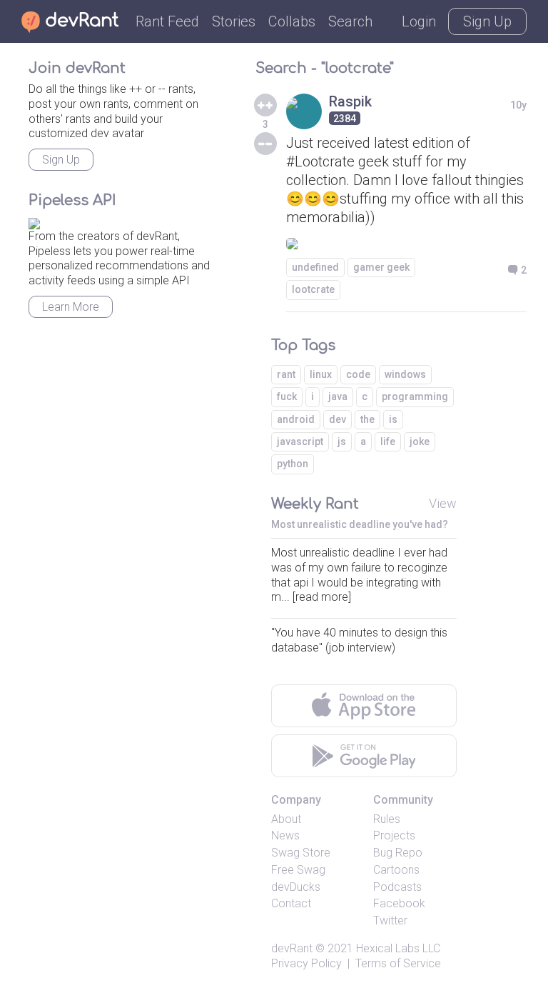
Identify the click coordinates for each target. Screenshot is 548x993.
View (443, 503)
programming (415, 396)
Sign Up (487, 21)
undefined (315, 267)
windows (405, 374)
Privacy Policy (306, 963)
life (387, 441)
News (285, 835)
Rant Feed (167, 21)
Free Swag (298, 870)
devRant (292, 948)
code (358, 374)
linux (321, 374)
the (367, 419)
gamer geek (381, 267)
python (292, 463)
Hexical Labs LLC (398, 948)
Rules (386, 819)
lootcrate (313, 289)
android (296, 419)
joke (420, 441)
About (286, 819)
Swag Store (300, 852)
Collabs (291, 21)
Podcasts (397, 887)
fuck (287, 396)
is (393, 419)
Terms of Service (398, 963)
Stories (233, 21)
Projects (394, 835)
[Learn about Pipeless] (34, 221)
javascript (300, 441)
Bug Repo (397, 852)
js (342, 441)
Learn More (70, 307)
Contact (291, 903)
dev (337, 419)
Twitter (390, 920)
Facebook (399, 903)
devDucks (295, 887)
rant (286, 374)
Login (419, 21)
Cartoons (396, 870)
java (337, 396)
